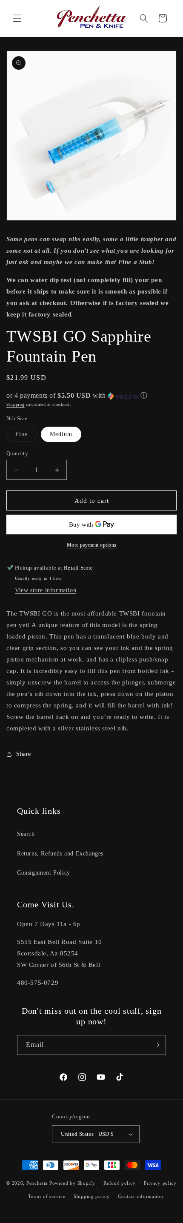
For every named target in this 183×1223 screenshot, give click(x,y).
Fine (26, 436)
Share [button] (23, 754)
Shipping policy (92, 1196)
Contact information (140, 1196)
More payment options (92, 545)
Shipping (15, 404)
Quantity (17, 453)
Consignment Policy (43, 872)
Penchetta (37, 1183)
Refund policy (119, 1183)
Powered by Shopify (72, 1183)
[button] (17, 18)
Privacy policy (160, 1183)
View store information (45, 590)
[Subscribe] (156, 1045)
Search (26, 834)
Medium (61, 434)
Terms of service (46, 1196)
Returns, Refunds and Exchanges (60, 853)
